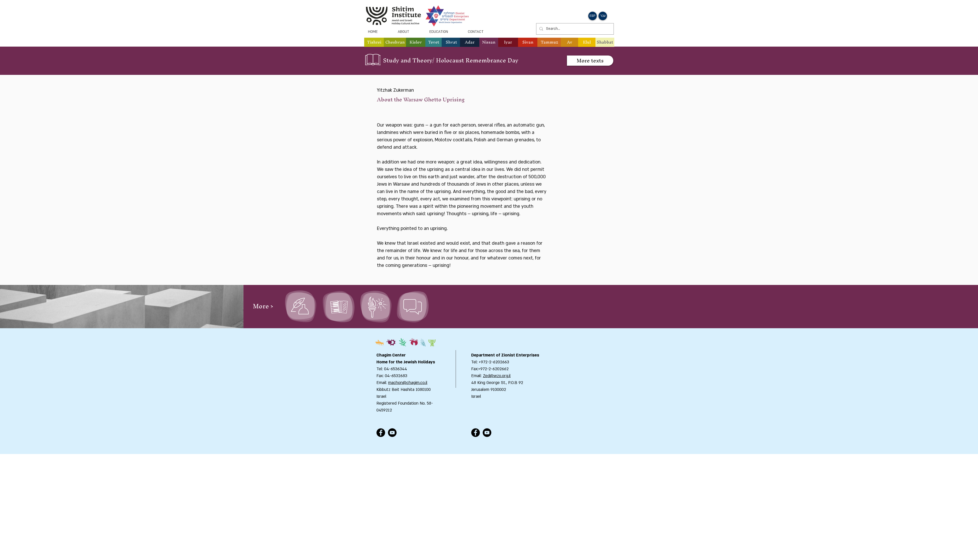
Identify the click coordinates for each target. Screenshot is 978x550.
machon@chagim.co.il (407, 383)
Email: (477, 376)
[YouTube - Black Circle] (392, 432)
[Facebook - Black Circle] (380, 432)
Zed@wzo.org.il (497, 376)
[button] (395, 42)
